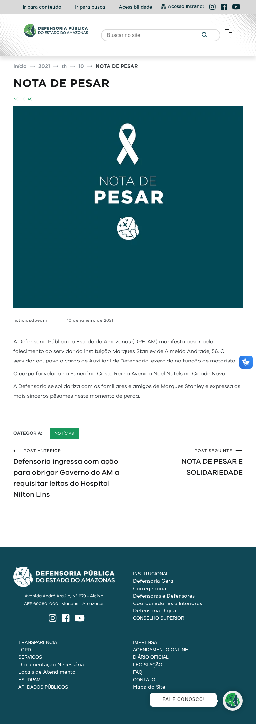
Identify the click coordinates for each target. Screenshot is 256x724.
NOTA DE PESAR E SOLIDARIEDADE (212, 462)
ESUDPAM (29, 679)
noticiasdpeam (30, 320)
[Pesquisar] (204, 35)
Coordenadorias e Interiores (167, 603)
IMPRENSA (145, 642)
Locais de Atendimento (47, 672)
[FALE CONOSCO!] (233, 701)
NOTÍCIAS (23, 99)
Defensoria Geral (154, 581)
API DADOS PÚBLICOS (43, 687)
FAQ (137, 672)
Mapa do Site (149, 687)
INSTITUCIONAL (151, 573)
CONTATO (144, 679)
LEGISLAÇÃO (147, 664)
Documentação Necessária (51, 664)
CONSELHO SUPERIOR (158, 618)
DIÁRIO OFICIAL (151, 657)
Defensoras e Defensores (164, 596)
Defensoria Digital (155, 610)
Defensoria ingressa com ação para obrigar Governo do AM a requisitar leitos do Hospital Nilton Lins (66, 473)
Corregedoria (149, 588)
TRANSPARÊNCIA (37, 642)
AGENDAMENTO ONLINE (160, 649)
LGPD (24, 649)
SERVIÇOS (30, 657)
